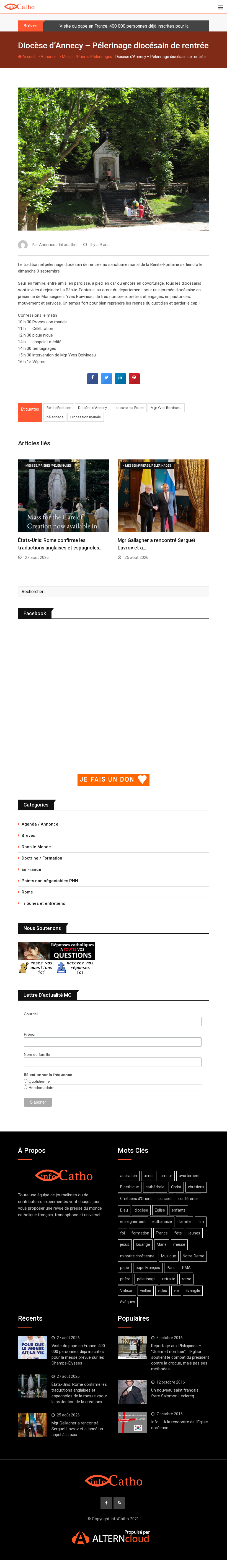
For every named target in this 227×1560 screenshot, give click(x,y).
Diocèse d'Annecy (92, 408)
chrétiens (196, 1187)
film (200, 1221)
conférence (188, 1198)
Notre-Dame (193, 1256)
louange (143, 1244)
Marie (162, 1244)
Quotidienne (38, 1081)
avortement (189, 1175)
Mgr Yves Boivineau (166, 408)
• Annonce (47, 56)
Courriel (31, 1014)
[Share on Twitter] (106, 382)
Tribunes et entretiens (43, 903)
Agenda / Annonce (40, 824)
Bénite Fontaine (59, 408)
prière (125, 1279)
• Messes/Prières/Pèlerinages (86, 56)
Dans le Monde (36, 846)
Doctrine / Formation (42, 858)
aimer (149, 1175)
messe (179, 1244)
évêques (127, 1302)
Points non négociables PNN (50, 880)
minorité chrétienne (137, 1256)
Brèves (28, 835)
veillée (145, 1290)
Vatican (126, 1290)
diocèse (141, 1210)
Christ (176, 1187)
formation (140, 1233)
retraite (168, 1279)
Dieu (124, 1210)
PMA (186, 1267)
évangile (192, 1290)
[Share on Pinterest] (134, 382)
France (162, 1233)
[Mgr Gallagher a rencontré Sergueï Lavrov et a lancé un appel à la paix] (32, 1424)
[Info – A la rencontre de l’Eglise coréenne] (132, 1423)
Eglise (160, 1210)
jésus (124, 1244)
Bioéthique (129, 1187)
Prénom (31, 1034)
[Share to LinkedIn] (120, 382)
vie (176, 1290)
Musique (168, 1256)
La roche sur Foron (129, 408)
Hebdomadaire (41, 1087)
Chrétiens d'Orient (136, 1198)
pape (124, 1267)
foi (122, 1233)
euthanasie (162, 1221)
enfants (178, 1210)
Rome (27, 892)
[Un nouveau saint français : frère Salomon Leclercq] (132, 1391)
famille (185, 1221)
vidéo (162, 1290)
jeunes (194, 1233)
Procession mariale (85, 417)
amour (166, 1175)
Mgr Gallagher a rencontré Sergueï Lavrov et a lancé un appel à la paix (77, 1429)
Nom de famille (37, 1054)
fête (178, 1233)
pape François (148, 1267)
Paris (171, 1267)
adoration (128, 1175)
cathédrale (155, 1187)
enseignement (133, 1221)
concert (165, 1198)
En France (31, 869)
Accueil (28, 56)
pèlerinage (55, 417)
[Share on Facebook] (92, 382)
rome (186, 1279)
